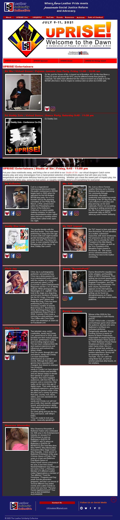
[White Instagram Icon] (99, 508)
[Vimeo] (95, 508)
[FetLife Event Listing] (86, 508)
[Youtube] (81, 508)
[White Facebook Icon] (90, 508)
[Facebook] (13, 213)
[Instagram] (53, 108)
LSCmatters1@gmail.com (57, 508)
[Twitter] (70, 298)
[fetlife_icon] (47, 108)
